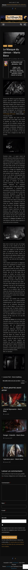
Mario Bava (21, 58)
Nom (3, 503)
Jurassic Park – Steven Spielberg (12, 377)
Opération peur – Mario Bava (13, 459)
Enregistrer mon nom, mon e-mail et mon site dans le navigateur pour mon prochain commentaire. (14, 530)
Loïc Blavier (15, 58)
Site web (4, 518)
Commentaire (6, 483)
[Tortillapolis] (14, 15)
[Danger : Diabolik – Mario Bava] (14, 420)
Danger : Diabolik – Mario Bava (13, 435)
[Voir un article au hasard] (24, 24)
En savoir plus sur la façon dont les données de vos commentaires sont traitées (13, 544)
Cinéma (5, 45)
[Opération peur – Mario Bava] (14, 444)
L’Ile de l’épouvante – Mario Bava (12, 410)
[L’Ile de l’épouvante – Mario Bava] (14, 394)
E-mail (4, 510)
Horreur (10, 45)
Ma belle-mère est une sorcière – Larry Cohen (14, 382)
